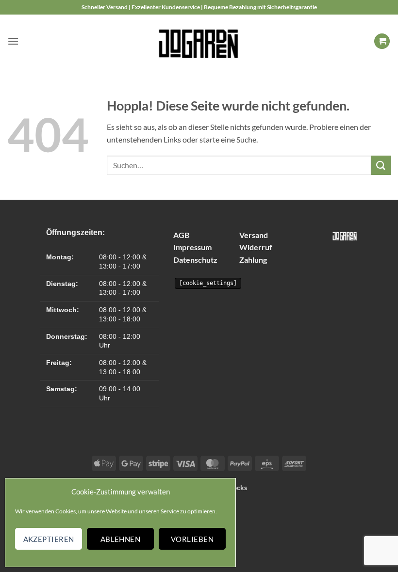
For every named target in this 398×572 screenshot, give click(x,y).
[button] (13, 41)
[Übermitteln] (381, 165)
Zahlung (253, 259)
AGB (181, 234)
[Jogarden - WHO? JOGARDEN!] (199, 41)
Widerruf (255, 247)
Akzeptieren (48, 539)
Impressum (192, 247)
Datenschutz (195, 259)
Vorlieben (192, 539)
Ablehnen (120, 539)
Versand (253, 234)
